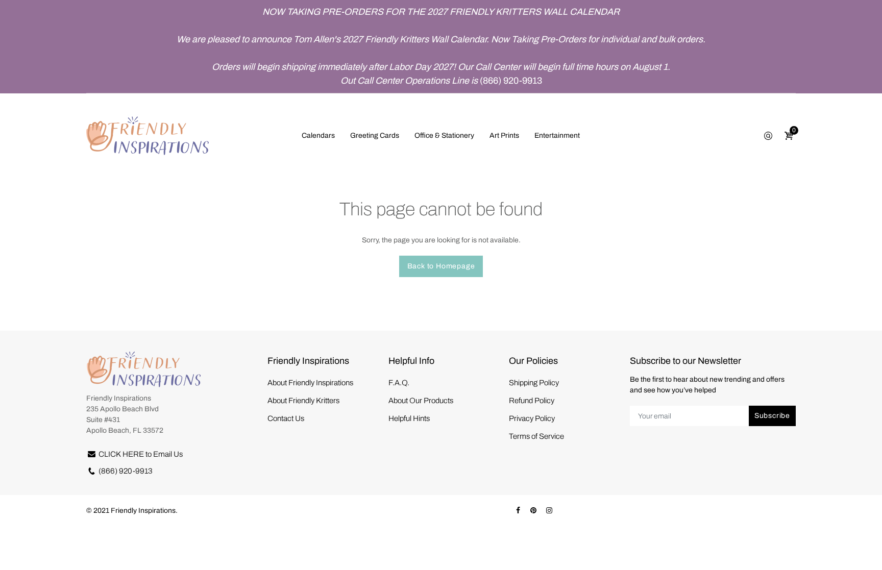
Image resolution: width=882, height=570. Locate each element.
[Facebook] (518, 510)
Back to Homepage (441, 266)
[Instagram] (549, 510)
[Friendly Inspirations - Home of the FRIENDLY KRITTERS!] (147, 135)
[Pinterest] (533, 510)
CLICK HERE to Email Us (141, 454)
